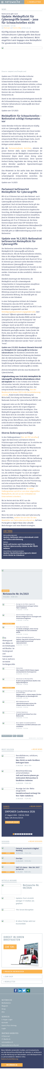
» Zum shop (8, 977)
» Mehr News (36, 749)
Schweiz (20, 736)
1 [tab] (13, 834)
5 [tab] (20, 834)
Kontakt (5, 1022)
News (4, 9)
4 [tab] (19, 834)
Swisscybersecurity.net (10, 1045)
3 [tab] (17, 834)
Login (4, 1028)
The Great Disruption (24, 910)
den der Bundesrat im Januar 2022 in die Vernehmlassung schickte (21, 392)
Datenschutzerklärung (9, 1059)
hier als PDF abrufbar (29, 437)
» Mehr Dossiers (35, 841)
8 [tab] (26, 834)
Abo (3, 1012)
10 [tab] (29, 834)
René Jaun (7, 28)
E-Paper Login (7, 1019)
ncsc (14, 736)
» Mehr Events (35, 806)
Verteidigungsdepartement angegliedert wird (18, 312)
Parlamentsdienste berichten (20, 148)
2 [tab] (15, 834)
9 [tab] (28, 834)
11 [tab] (31, 834)
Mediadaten (6, 1003)
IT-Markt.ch (6, 1039)
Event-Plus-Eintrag (9, 1025)
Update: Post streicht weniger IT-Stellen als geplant (25, 900)
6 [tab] (22, 834)
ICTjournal (6, 1036)
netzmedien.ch (7, 1042)
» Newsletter (9, 982)
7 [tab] (24, 834)
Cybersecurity (7, 736)
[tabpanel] (22, 817)
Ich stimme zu (11, 1065)
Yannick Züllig (17, 28)
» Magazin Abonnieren (13, 971)
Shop (4, 1009)
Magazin (5, 1006)
